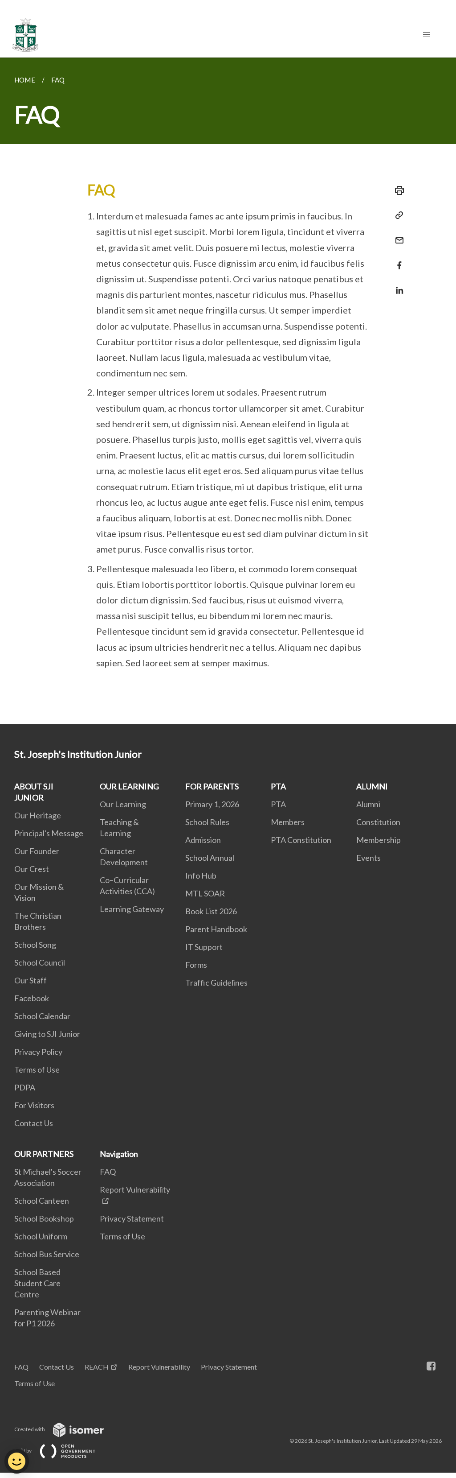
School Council (39, 962)
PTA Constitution (301, 840)
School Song (35, 945)
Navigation (119, 1154)
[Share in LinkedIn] (396, 285)
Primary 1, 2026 (212, 804)
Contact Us (33, 1123)
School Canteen (41, 1201)
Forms (196, 965)
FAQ (108, 1172)
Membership (378, 840)
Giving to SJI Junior (47, 1034)
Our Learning (123, 804)
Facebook (31, 998)
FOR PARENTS (212, 786)
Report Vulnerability (159, 1366)
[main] (228, 391)
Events (368, 858)
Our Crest (31, 869)
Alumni (368, 804)
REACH (97, 1366)
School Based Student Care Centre (37, 1283)
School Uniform (40, 1236)
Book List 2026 (211, 911)
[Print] (396, 190)
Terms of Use (37, 1069)
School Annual (209, 858)
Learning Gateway (132, 909)
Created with (30, 1429)
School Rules (207, 822)
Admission (203, 840)
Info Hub (200, 875)
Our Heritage (37, 815)
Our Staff (30, 980)
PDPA (24, 1087)
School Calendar (42, 1016)
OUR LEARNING (129, 786)
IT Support (204, 947)
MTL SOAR (205, 893)
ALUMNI (372, 786)
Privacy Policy (38, 1052)
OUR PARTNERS (43, 1154)
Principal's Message (48, 833)
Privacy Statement (132, 1218)
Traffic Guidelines (216, 982)
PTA (278, 786)
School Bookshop (44, 1218)
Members (288, 822)
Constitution (378, 822)
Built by (23, 1450)
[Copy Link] (396, 215)
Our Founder (36, 851)
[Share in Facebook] (396, 260)
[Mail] (396, 235)
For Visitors (34, 1105)
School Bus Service (46, 1254)
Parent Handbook (216, 929)
